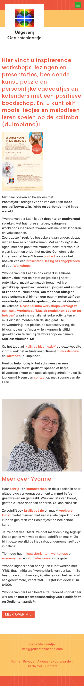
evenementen (12, 558)
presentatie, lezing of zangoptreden (53, 261)
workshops (59, 553)
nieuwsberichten (36, 553)
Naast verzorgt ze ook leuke (41, 310)
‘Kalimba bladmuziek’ (40, 346)
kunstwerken (36, 489)
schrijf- (15, 489)
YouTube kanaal (39, 558)
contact (49, 256)
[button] (78, 5)
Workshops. (22, 266)
